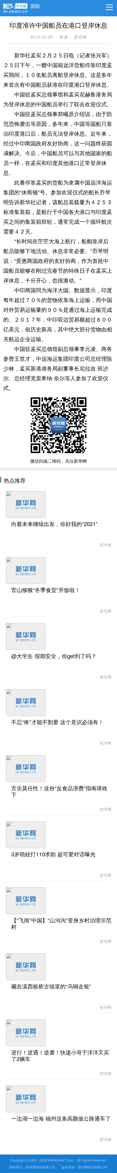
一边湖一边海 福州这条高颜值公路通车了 (61, 1118)
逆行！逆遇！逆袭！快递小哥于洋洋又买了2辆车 (60, 1056)
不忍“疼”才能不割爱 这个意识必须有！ (57, 722)
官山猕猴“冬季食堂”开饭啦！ (45, 590)
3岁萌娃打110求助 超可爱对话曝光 (53, 854)
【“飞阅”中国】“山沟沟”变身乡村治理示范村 (61, 924)
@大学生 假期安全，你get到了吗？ (54, 656)
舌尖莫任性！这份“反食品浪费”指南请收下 (59, 791)
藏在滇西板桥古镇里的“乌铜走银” (51, 986)
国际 (35, 4)
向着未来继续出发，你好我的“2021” (54, 524)
